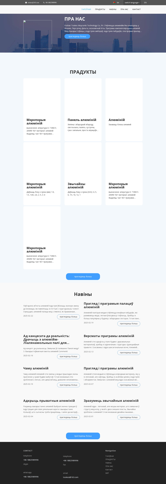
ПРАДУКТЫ (100, 9)
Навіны (112, 9)
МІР (107, 473)
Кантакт (136, 9)
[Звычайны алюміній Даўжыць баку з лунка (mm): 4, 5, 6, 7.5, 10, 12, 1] (83, 160)
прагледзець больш (77, 36)
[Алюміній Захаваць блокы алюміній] (124, 96)
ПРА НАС (124, 9)
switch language (131, 2)
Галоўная (86, 9)
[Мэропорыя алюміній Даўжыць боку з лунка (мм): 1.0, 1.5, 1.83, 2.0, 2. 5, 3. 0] (42, 160)
